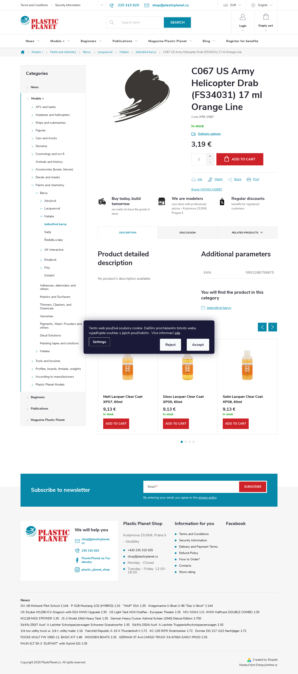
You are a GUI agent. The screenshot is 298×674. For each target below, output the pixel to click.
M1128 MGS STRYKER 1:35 (40, 618)
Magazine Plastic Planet (48, 420)
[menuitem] (33, 41)
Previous (262, 327)
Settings (99, 341)
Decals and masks (48, 177)
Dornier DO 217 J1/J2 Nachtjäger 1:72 (220, 631)
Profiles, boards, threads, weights (58, 369)
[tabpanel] (128, 386)
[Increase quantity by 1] (210, 156)
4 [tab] (193, 442)
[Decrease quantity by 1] (210, 162)
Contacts (185, 566)
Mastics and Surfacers (55, 297)
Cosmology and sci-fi (50, 154)
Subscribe (252, 487)
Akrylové (50, 201)
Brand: (206, 190)
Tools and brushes (48, 361)
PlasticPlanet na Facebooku (96, 560)
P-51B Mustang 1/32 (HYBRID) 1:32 (95, 606)
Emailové (50, 260)
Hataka (49, 216)
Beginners (38, 397)
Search (177, 22)
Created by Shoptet (265, 660)
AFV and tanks (46, 107)
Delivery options (209, 134)
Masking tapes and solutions (59, 343)
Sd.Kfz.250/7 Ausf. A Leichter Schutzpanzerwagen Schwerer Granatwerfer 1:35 (75, 625)
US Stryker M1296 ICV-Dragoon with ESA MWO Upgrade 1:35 (64, 612)
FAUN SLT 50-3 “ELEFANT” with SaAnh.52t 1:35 (54, 643)
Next (272, 327)
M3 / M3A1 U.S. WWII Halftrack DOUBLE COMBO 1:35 (221, 612)
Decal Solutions (50, 335)
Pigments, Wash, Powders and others (61, 326)
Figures (41, 130)
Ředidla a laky (53, 240)
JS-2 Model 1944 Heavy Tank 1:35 (85, 618)
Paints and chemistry (50, 185)
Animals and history (49, 162)
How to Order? (189, 559)
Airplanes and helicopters (53, 115)
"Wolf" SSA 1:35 (134, 606)
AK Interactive (53, 250)
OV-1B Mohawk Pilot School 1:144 (44, 606)
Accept (198, 344)
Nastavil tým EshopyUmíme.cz (258, 665)
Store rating (187, 572)
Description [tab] (127, 232)
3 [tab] (189, 442)
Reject (170, 344)
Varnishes (46, 316)
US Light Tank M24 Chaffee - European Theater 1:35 (145, 612)
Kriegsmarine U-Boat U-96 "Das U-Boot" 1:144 (180, 606)
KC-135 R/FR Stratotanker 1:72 (171, 631)
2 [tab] (186, 442)
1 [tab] (182, 442)
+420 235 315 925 (140, 550)
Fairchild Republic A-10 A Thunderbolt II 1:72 (116, 631)
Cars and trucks (46, 138)
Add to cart (243, 159)
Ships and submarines (51, 123)
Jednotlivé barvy (55, 224)
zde (177, 332)
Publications (39, 408)
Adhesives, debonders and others (58, 287)
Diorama (41, 146)
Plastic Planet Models (50, 384)
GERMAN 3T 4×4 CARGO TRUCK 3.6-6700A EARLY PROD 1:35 (163, 637)
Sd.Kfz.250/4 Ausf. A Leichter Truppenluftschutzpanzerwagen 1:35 (177, 625)
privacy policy (207, 498)
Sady (47, 232)
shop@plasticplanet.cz (96, 541)
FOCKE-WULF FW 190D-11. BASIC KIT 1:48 (51, 637)
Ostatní (49, 275)
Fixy (47, 268)
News (35, 87)
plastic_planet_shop (96, 570)
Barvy (44, 193)
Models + (37, 98)
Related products (245, 232)
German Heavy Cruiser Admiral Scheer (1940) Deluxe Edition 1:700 (156, 618)
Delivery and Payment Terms (198, 547)
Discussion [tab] (188, 232)
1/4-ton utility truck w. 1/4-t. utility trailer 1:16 (52, 631)
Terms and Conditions (34, 5)
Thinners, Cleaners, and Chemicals (55, 306)
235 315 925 (90, 551)
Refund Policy (188, 553)
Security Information (67, 5)
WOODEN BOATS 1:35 (100, 637)
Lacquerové (52, 208)
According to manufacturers (55, 377)
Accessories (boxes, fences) (54, 169)
